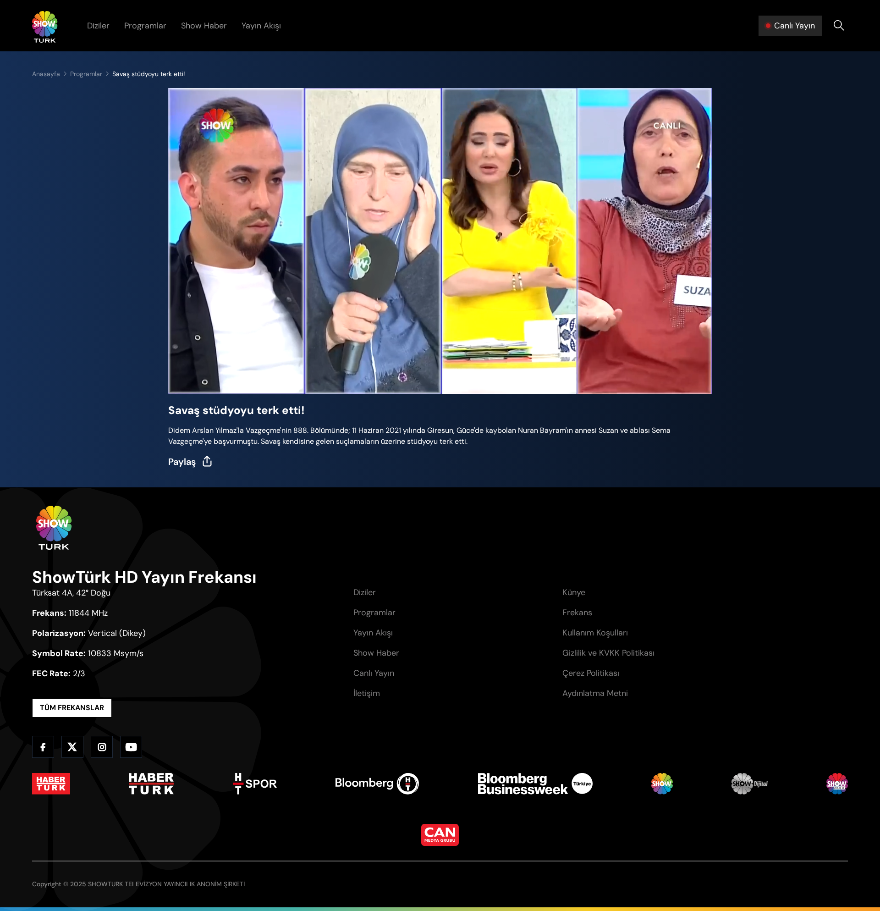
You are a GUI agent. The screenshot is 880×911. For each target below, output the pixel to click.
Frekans (577, 612)
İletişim (366, 693)
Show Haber (204, 25)
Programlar (145, 25)
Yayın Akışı (261, 25)
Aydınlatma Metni (595, 693)
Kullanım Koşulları (595, 632)
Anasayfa (46, 74)
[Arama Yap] (839, 25)
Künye (573, 592)
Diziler (98, 25)
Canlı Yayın (373, 673)
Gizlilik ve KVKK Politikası (608, 652)
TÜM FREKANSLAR (72, 707)
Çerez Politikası (590, 673)
